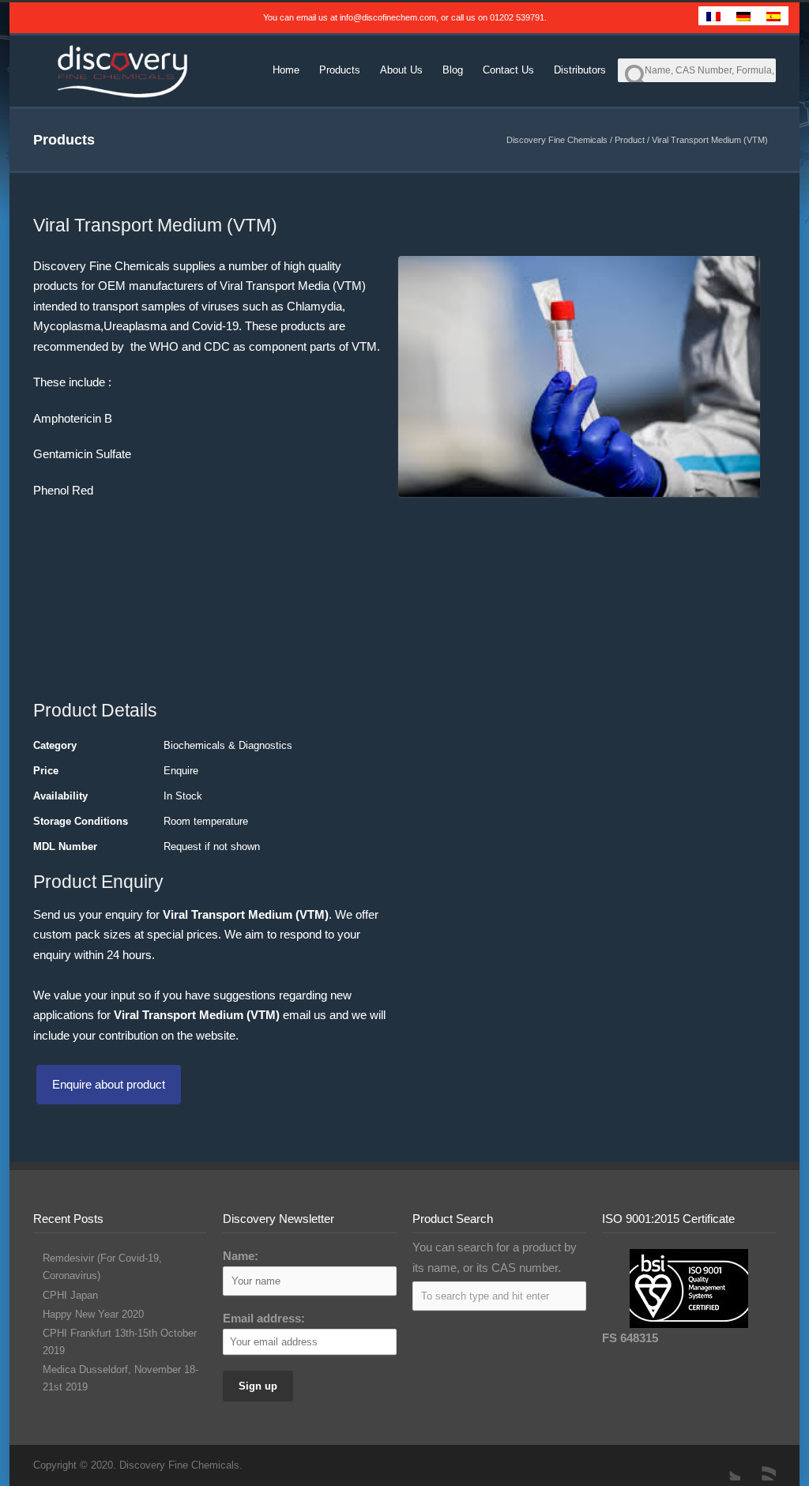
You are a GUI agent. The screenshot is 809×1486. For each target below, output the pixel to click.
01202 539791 (517, 17)
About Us (401, 70)
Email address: (264, 1318)
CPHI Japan (70, 1295)
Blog (452, 70)
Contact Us (508, 70)
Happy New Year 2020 (93, 1314)
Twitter (724, 1464)
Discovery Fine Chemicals (557, 140)
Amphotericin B (72, 418)
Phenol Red (63, 490)
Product (630, 140)
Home (286, 70)
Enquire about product (108, 1084)
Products (339, 70)
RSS (760, 1464)
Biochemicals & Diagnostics (228, 745)
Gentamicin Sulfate (82, 454)
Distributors (580, 70)
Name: (240, 1255)
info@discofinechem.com (388, 17)
